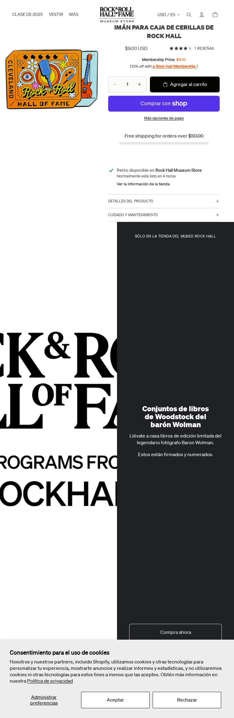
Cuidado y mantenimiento (133, 214)
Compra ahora (175, 632)
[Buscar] (189, 14)
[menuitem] (73, 14)
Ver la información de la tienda (143, 184)
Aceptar (115, 700)
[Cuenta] (201, 14)
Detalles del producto (130, 201)
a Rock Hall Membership (175, 66)
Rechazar (187, 700)
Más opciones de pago (164, 118)
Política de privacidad (50, 681)
